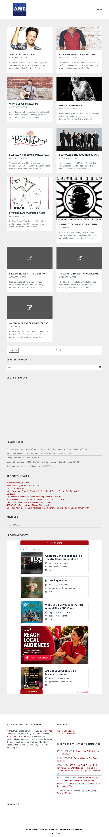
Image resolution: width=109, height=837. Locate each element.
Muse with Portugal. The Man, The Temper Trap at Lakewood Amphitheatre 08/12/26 (44, 462)
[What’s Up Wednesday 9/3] (30, 88)
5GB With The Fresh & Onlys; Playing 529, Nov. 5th (29, 505)
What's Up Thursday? (16, 488)
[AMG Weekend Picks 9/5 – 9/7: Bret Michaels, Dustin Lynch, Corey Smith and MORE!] (79, 38)
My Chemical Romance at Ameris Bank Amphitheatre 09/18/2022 (35, 497)
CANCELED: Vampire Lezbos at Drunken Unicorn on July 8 (32, 502)
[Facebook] (55, 833)
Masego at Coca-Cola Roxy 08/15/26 (23, 458)
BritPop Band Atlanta (16, 736)
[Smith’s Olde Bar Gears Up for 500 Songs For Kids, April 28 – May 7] (30, 307)
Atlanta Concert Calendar (18, 483)
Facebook (13, 804)
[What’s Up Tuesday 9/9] (30, 38)
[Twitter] (52, 833)
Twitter (39, 733)
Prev (14, 350)
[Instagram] (58, 833)
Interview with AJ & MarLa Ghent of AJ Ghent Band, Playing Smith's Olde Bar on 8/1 (43, 491)
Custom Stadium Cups (66, 733)
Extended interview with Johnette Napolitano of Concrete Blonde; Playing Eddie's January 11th (48, 508)
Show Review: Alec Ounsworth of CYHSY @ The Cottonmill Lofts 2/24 (37, 499)
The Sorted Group (75, 829)
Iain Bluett (60, 829)
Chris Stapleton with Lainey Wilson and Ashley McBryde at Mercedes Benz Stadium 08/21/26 (47, 449)
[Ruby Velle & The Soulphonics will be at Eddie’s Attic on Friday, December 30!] (79, 139)
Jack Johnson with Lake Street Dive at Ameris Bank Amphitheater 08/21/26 (39, 453)
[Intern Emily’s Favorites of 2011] (30, 193)
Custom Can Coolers (65, 731)
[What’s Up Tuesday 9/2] (79, 89)
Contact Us (11, 494)
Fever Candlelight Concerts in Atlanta (23, 485)
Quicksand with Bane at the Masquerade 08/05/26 (29, 466)
